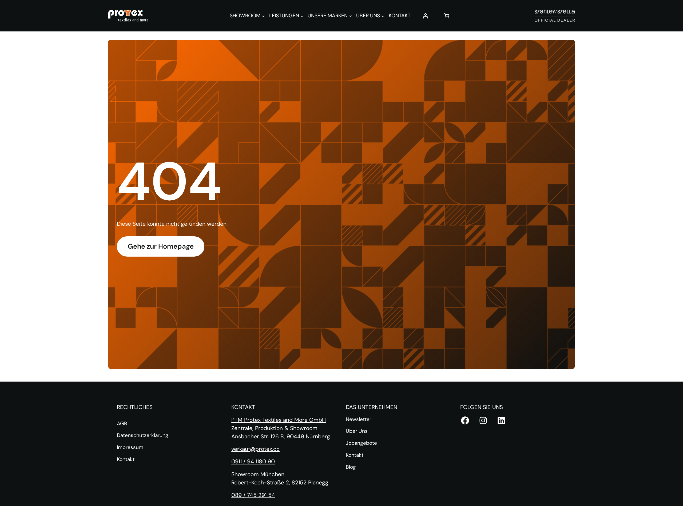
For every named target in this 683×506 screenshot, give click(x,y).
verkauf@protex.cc (255, 448)
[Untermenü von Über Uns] (382, 15)
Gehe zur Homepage (161, 246)
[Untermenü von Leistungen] (302, 15)
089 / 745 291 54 (253, 495)
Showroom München (257, 474)
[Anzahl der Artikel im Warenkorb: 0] (446, 15)
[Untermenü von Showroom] (263, 15)
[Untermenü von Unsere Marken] (350, 15)
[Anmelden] (425, 15)
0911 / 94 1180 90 (253, 461)
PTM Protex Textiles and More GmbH (278, 419)
